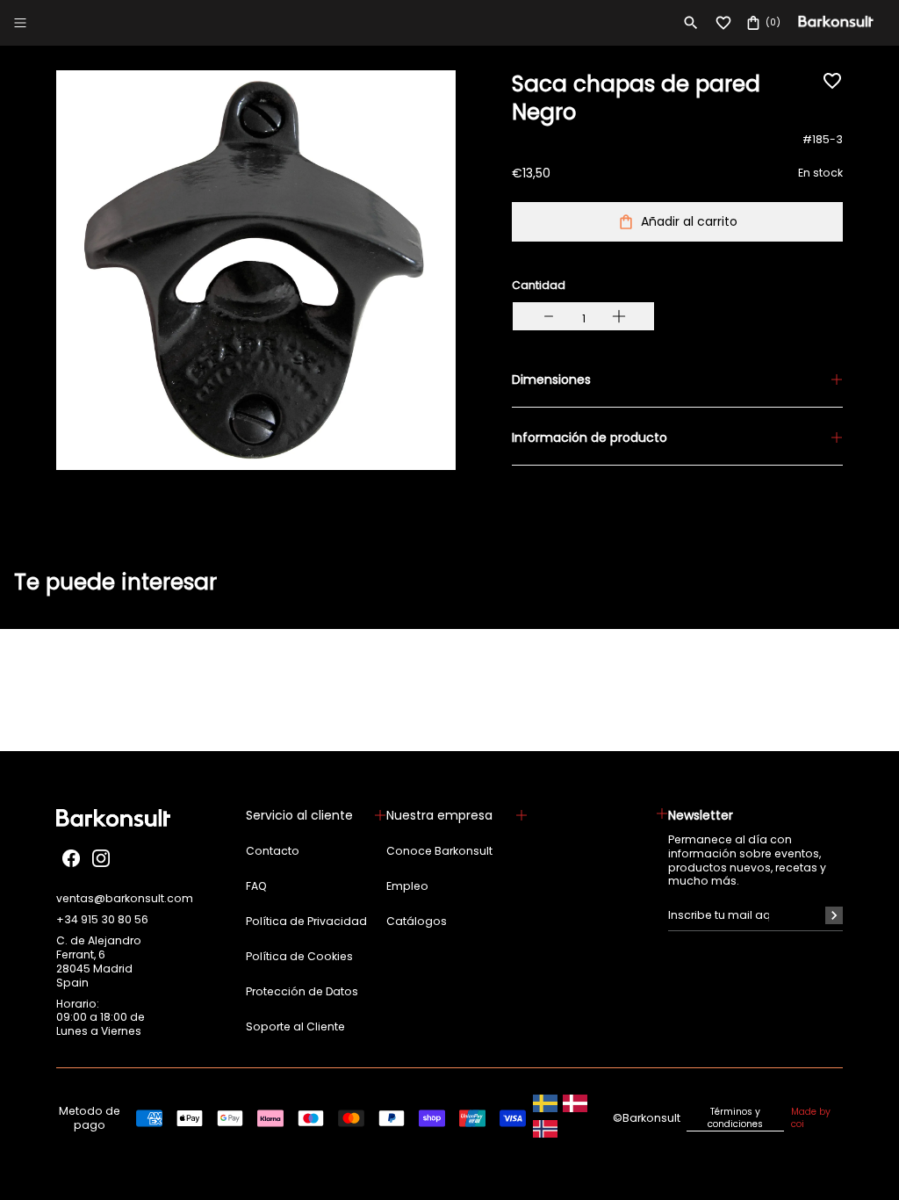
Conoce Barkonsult (439, 851)
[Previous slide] (45, 601)
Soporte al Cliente (295, 1027)
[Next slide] (853, 601)
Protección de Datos (302, 992)
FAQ (256, 886)
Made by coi (811, 1118)
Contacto (272, 851)
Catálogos (416, 921)
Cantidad (538, 285)
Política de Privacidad (306, 921)
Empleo (407, 886)
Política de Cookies (299, 957)
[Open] (20, 22)
